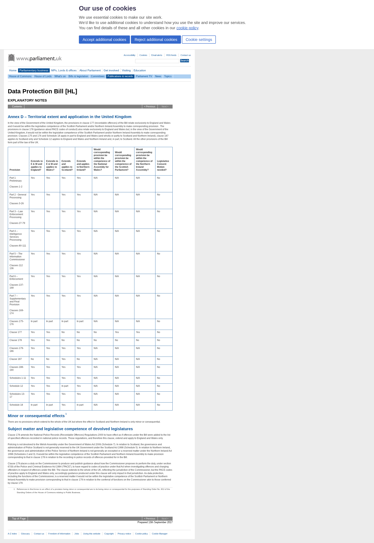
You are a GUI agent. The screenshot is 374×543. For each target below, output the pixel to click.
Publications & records (120, 76)
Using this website (91, 533)
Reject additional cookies (156, 39)
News (158, 76)
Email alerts (156, 55)
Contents (17, 106)
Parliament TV (144, 76)
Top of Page (19, 518)
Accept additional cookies (104, 39)
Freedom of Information (59, 533)
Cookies (143, 55)
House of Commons (20, 76)
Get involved (111, 70)
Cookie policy (141, 533)
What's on (60, 76)
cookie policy (187, 28)
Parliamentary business (33, 70)
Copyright (109, 533)
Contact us (186, 55)
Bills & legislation (78, 76)
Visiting (126, 70)
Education (140, 70)
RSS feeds (171, 55)
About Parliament (90, 70)
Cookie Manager (160, 533)
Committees (98, 76)
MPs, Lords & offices (64, 70)
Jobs (76, 533)
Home (13, 70)
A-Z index (12, 533)
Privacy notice (124, 533)
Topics (168, 76)
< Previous (149, 106)
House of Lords (43, 76)
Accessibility (129, 55)
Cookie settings (199, 39)
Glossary (25, 533)
